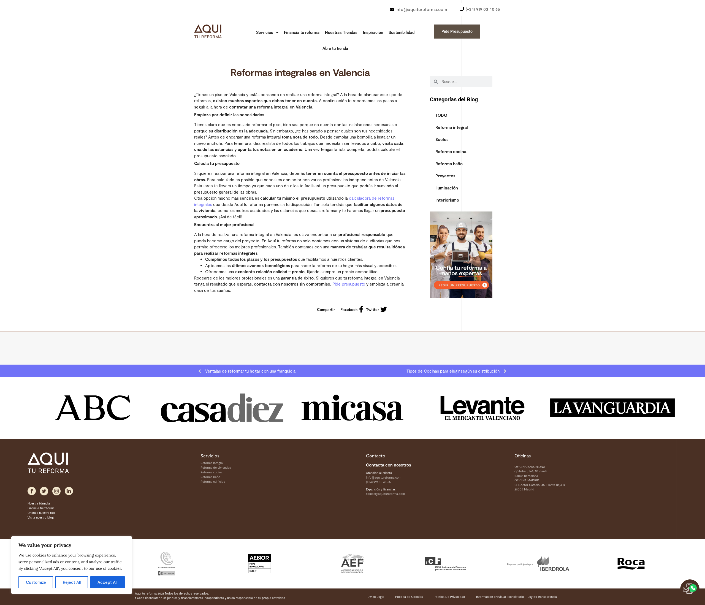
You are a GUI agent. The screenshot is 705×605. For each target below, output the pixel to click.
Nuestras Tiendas (341, 32)
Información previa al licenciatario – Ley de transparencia (516, 596)
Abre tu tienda (335, 48)
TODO (441, 115)
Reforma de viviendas (215, 467)
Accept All (107, 582)
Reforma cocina (450, 151)
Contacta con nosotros (388, 464)
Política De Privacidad (449, 596)
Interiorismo (447, 199)
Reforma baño (449, 163)
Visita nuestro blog (41, 517)
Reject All (72, 582)
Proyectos (445, 175)
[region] (71, 565)
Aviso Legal (376, 596)
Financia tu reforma (301, 32)
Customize (36, 582)
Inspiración (373, 32)
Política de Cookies (409, 596)
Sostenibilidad (401, 32)
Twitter (372, 309)
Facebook (349, 309)
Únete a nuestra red (41, 512)
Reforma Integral (212, 463)
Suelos (441, 139)
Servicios (264, 32)
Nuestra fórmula (39, 503)
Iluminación (446, 187)
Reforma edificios (212, 481)
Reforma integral (451, 127)
